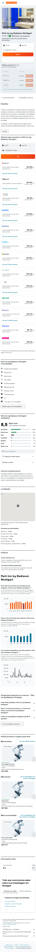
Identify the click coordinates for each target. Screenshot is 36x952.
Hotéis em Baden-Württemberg (22, 946)
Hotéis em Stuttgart (10, 906)
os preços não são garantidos (9, 924)
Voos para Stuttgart (10, 901)
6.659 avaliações (24, 36)
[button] (3, 3)
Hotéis (16, 945)
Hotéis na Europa (24, 945)
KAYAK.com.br (9, 945)
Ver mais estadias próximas (27, 741)
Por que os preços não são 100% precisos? (15, 936)
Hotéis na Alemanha (8, 946)
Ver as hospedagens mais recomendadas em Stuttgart (27, 816)
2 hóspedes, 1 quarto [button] (10, 50)
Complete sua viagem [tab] (10, 891)
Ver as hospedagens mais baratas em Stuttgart (28, 777)
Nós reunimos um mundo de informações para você (17, 932)
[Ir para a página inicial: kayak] (11, 3)
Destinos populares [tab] (25, 891)
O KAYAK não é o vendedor (11, 929)
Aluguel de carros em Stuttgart (13, 904)
